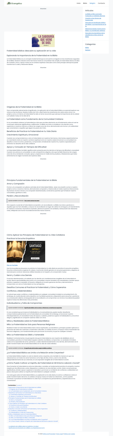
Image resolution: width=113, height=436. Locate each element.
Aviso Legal (59, 434)
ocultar (19, 385)
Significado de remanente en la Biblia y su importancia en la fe (27, 428)
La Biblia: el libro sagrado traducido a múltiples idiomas (95, 15)
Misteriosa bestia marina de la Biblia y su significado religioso (95, 29)
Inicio (78, 3)
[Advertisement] (43, 20)
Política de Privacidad (49, 434)
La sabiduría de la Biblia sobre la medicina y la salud (23, 426)
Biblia (85, 3)
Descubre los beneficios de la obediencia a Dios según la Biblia (95, 35)
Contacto (101, 3)
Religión (92, 3)
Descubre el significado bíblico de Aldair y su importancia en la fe (95, 24)
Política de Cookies (69, 434)
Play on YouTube (12, 265)
